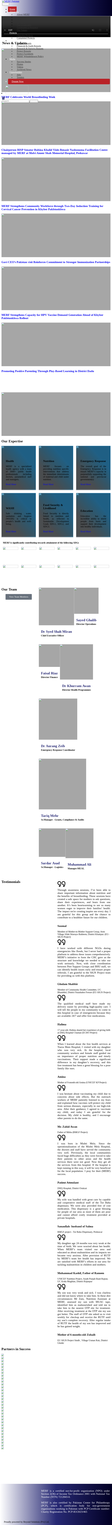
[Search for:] (16, 101)
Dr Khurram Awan (76, 686)
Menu (5, 4)
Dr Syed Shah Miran (56, 631)
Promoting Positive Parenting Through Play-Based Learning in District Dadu (47, 371)
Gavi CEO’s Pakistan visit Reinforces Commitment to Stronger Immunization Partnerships (55, 262)
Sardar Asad (50, 863)
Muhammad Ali (79, 864)
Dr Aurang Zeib (53, 746)
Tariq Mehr (50, 816)
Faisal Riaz (49, 673)
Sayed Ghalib (86, 620)
